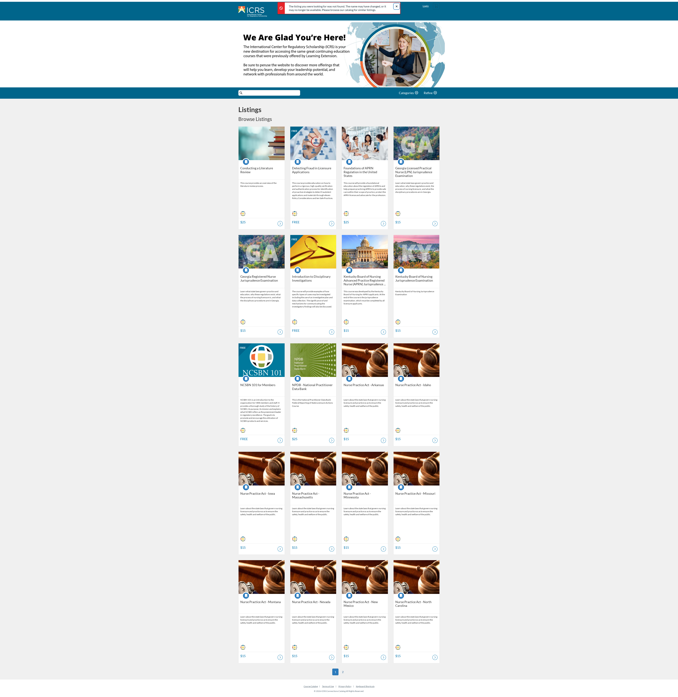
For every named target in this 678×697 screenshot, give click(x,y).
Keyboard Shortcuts (365, 686)
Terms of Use (328, 686)
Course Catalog (311, 686)
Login (426, 5)
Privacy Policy (344, 686)
